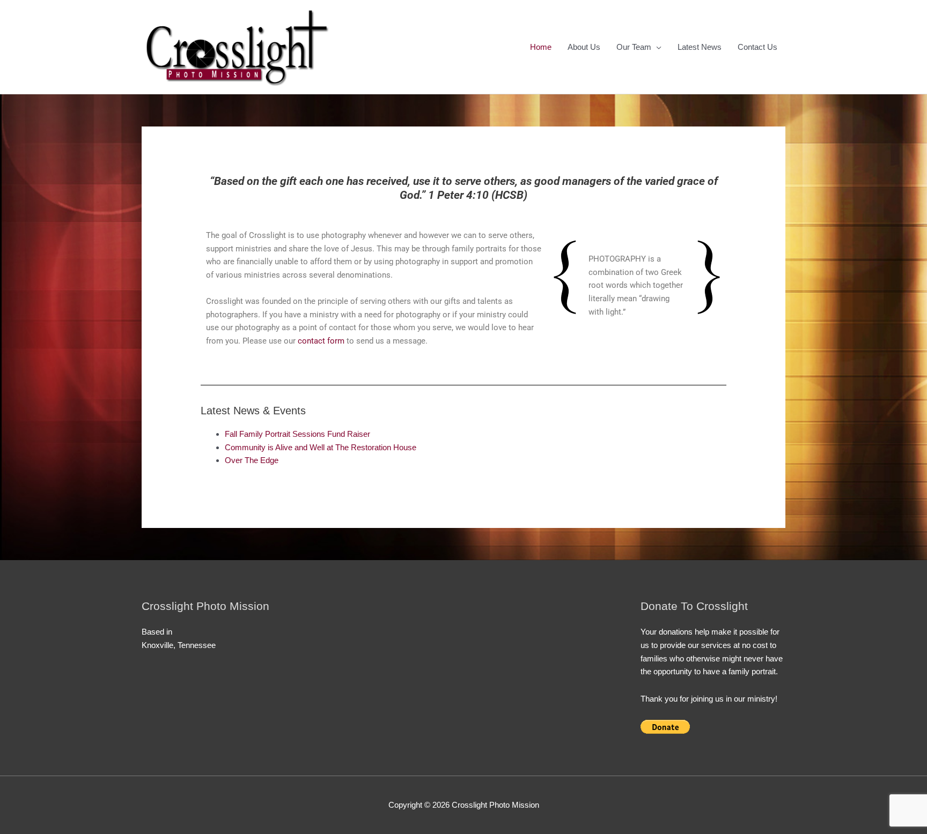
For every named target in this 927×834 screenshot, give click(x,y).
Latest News (700, 46)
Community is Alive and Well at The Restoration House (320, 447)
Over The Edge (251, 460)
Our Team (633, 46)
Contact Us (757, 46)
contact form (321, 341)
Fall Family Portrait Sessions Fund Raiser (297, 433)
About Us (584, 46)
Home (540, 46)
